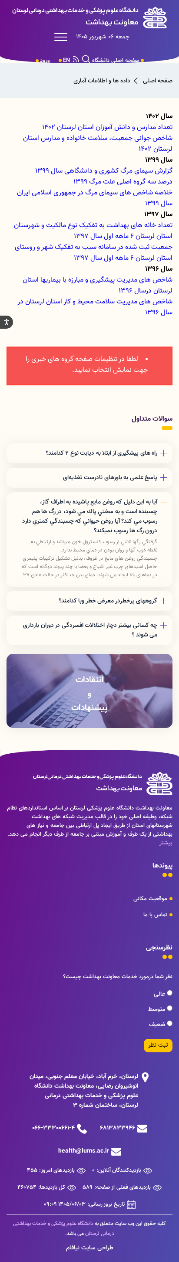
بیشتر (165, 843)
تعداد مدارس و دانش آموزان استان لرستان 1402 (107, 127)
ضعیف (158, 1025)
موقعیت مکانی (150, 899)
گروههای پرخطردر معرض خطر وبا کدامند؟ (108, 601)
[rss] (76, 60)
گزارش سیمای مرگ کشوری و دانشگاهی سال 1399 (103, 171)
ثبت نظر (158, 1045)
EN (66, 60)
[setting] (6, 322)
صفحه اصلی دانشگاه (115, 60)
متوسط (157, 1009)
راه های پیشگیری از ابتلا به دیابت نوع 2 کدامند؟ (102, 453)
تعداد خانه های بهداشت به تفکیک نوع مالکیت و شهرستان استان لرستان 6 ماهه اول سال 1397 (93, 231)
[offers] (89, 691)
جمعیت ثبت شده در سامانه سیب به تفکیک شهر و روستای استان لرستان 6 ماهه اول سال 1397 (93, 253)
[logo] (89, 17)
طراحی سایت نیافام (89, 1248)
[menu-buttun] (63, 37)
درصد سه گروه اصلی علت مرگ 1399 (122, 182)
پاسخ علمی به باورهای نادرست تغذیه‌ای (110, 478)
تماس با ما (155, 915)
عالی (160, 994)
